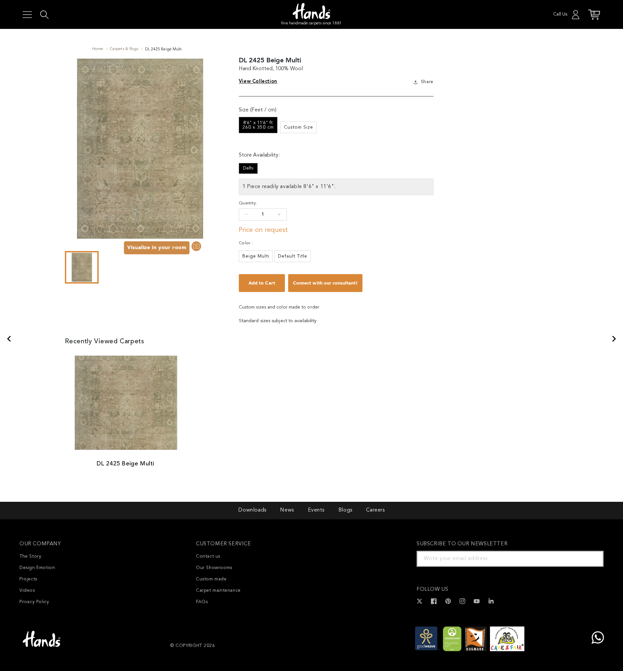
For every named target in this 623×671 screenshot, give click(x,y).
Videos (27, 590)
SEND (591, 558)
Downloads (252, 510)
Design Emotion (37, 567)
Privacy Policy (34, 602)
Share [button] (427, 82)
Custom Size (298, 127)
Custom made (211, 579)
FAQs (202, 602)
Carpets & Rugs (124, 49)
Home (98, 49)
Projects (28, 579)
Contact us (208, 556)
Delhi (248, 168)
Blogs (345, 510)
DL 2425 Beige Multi (125, 464)
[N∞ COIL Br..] (8, 339)
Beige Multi (255, 256)
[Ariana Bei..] (614, 339)
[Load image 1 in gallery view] (82, 267)
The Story (30, 556)
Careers (375, 510)
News (287, 510)
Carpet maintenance (218, 590)
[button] (27, 14)
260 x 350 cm (258, 125)
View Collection (258, 81)
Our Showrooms (214, 567)
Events (316, 510)
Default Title (292, 256)
